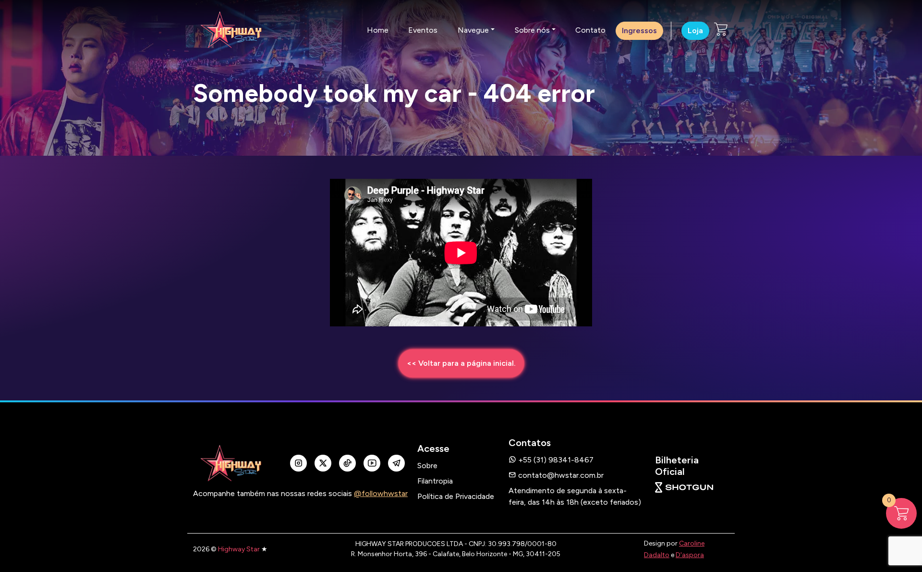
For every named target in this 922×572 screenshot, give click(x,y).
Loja (695, 30)
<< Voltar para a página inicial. (461, 363)
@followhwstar (381, 493)
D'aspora (690, 555)
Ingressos (639, 30)
